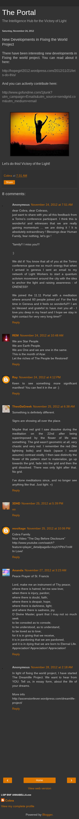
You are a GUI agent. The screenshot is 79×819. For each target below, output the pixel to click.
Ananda (17, 570)
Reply (16, 322)
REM (15, 335)
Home (39, 780)
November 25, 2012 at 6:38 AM (54, 406)
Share (9, 182)
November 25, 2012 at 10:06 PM (48, 528)
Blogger (47, 814)
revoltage (19, 528)
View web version (39, 788)
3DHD (16, 503)
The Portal (19, 12)
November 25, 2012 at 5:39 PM (42, 503)
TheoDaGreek (22, 406)
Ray (15, 377)
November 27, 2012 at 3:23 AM (45, 570)
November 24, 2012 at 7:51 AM (52, 204)
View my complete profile (17, 806)
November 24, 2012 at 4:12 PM (40, 377)
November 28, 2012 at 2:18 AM (52, 667)
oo (14, 509)
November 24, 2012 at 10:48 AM (41, 335)
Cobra (9, 800)
